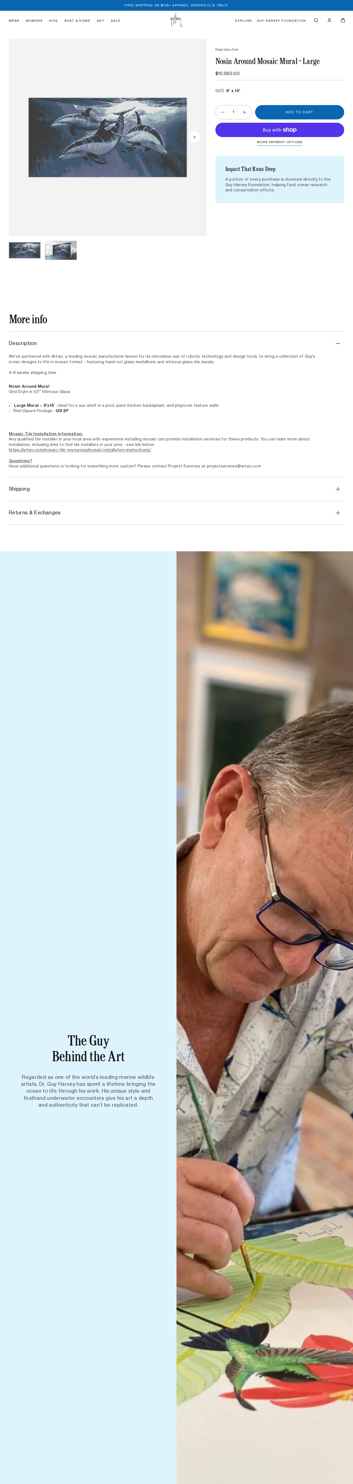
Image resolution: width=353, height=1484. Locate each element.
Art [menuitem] (100, 20)
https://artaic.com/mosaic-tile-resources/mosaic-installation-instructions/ (80, 450)
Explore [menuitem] (243, 20)
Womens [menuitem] (34, 20)
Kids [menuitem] (53, 20)
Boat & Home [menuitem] (77, 20)
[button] (316, 20)
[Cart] (343, 20)
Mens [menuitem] (14, 20)
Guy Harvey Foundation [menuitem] (281, 20)
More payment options (279, 142)
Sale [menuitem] (116, 20)
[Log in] (329, 20)
